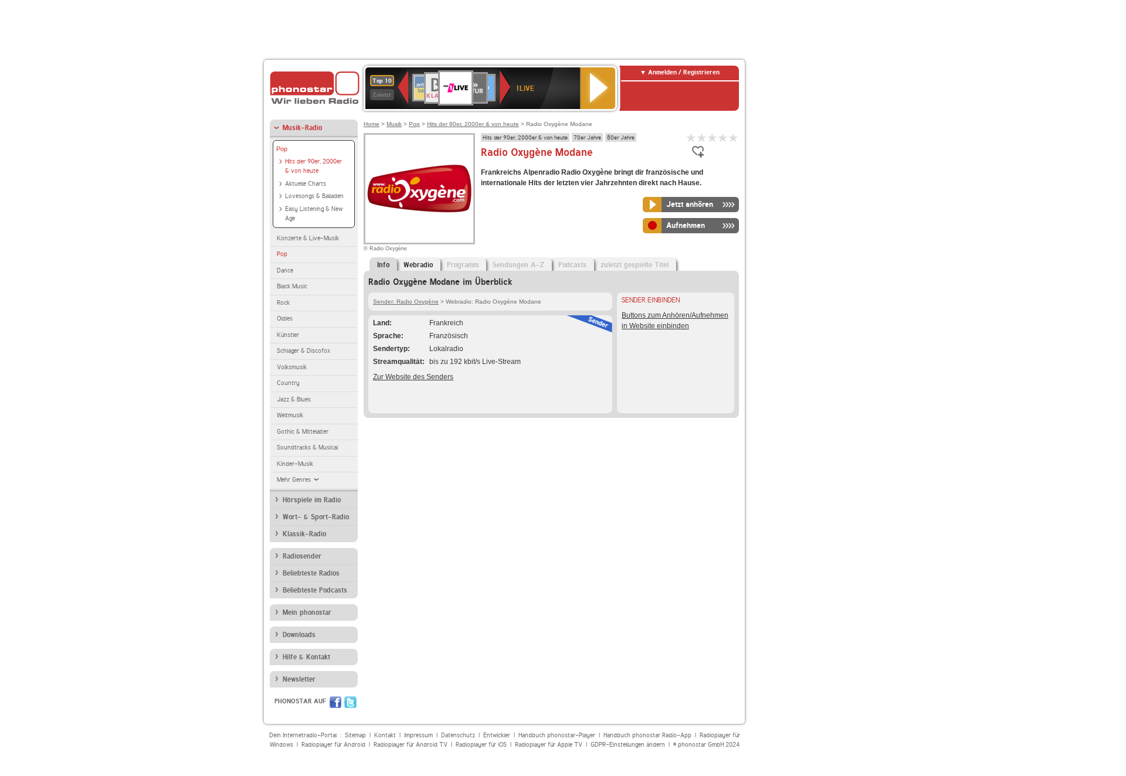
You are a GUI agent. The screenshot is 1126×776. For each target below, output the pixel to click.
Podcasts (572, 265)
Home (371, 124)
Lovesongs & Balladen (314, 196)
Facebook (335, 702)
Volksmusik (292, 367)
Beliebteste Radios (311, 573)
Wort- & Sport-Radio (316, 517)
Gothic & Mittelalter (302, 431)
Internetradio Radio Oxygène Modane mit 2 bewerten (702, 137)
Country (288, 383)
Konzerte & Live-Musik (308, 238)
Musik (394, 124)
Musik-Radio (302, 128)
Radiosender (302, 556)
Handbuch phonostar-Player (556, 735)
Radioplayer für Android (333, 744)
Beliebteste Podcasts (315, 590)
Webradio (418, 265)
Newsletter (299, 679)
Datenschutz (458, 735)
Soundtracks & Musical (307, 447)
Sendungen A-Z (518, 265)
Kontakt (385, 735)
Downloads (299, 635)
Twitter (350, 702)
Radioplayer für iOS (481, 744)
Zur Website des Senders (413, 377)
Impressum (418, 735)
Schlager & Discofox (303, 351)
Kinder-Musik (295, 464)
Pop (281, 148)
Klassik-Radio (304, 534)
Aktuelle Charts (305, 184)
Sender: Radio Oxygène (406, 301)
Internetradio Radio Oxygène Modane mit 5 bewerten (733, 137)
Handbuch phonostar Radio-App (647, 735)
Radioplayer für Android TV (410, 744)
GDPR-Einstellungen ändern (628, 744)
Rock (283, 303)
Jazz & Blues (294, 399)
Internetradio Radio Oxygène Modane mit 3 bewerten (712, 137)
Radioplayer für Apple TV (548, 744)
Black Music (292, 286)
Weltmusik (290, 415)
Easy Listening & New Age (313, 214)
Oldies (285, 318)
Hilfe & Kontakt (306, 657)
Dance (285, 270)
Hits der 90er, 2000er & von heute (313, 166)
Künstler (288, 335)
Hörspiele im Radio (312, 500)
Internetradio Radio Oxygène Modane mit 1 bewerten (691, 137)
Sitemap (355, 735)
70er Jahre (587, 137)
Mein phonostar (307, 612)
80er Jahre (621, 137)
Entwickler (496, 735)
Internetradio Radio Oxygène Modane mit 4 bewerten (723, 137)
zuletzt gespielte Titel (635, 265)
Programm (463, 265)
